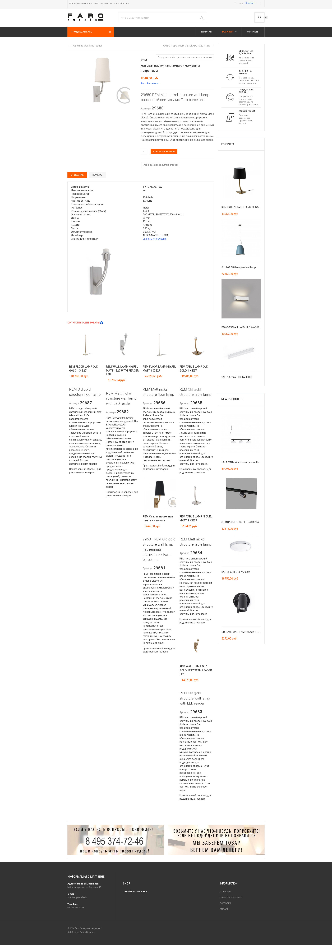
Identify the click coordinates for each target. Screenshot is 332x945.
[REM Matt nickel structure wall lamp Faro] (102, 81)
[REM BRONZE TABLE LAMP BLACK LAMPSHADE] (241, 178)
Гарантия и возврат (231, 897)
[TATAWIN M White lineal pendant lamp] (241, 433)
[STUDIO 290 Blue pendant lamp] (241, 238)
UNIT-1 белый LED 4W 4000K (237, 377)
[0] (259, 17)
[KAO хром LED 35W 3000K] (241, 548)
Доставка (225, 903)
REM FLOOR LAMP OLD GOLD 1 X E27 (83, 368)
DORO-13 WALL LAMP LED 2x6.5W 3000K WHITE (248, 327)
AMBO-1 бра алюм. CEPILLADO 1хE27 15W (186, 45)
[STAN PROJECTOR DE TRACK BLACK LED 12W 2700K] (241, 493)
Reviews (97, 175)
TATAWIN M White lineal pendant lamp (242, 462)
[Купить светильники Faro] (85, 17)
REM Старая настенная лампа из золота (158, 518)
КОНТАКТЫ (253, 31)
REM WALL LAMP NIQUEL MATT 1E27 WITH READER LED (122, 370)
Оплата (224, 909)
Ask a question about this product (161, 165)
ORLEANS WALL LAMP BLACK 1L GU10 (243, 632)
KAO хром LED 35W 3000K (236, 572)
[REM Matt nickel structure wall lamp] (105, 274)
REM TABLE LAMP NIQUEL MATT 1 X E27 (195, 518)
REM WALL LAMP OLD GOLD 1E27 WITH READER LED (195, 670)
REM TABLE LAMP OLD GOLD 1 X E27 (193, 368)
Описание (77, 175)
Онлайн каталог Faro (136, 891)
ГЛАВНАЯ (206, 31)
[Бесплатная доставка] (230, 57)
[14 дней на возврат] (230, 77)
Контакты (225, 891)
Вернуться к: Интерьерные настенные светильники (185, 57)
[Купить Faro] (216, 840)
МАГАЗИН (228, 31)
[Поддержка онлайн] (230, 97)
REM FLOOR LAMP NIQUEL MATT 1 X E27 (159, 368)
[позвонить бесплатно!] (115, 840)
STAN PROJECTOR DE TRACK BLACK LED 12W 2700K (250, 522)
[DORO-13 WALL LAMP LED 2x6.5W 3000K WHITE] (241, 298)
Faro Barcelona (150, 83)
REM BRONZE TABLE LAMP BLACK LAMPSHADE (248, 207)
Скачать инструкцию (155, 238)
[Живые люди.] (230, 117)
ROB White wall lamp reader (87, 45)
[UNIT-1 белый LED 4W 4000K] (241, 353)
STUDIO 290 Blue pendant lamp (239, 267)
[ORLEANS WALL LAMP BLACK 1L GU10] (241, 603)
